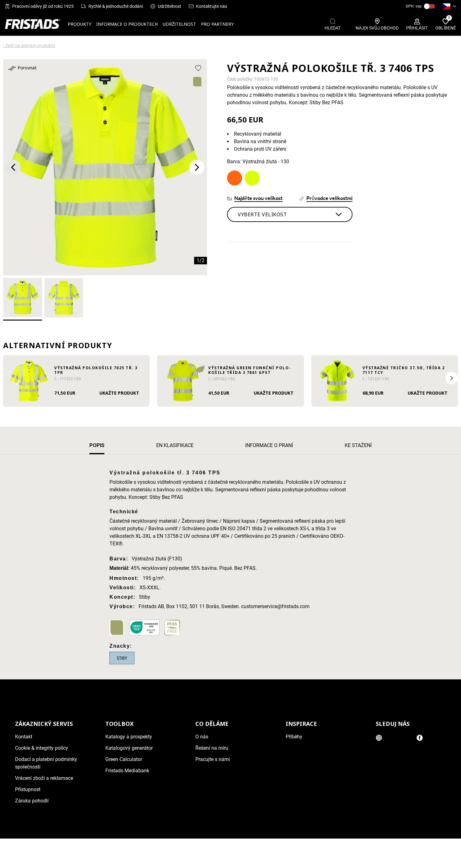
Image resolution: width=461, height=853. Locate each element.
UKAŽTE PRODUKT (119, 393)
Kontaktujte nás (211, 6)
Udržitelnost (169, 6)
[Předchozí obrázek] (13, 167)
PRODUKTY (79, 24)
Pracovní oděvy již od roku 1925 (43, 6)
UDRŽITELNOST (179, 24)
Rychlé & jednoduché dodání (115, 6)
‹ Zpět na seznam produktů (29, 45)
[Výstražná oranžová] (234, 178)
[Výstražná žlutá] (252, 178)
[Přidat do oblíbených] (198, 68)
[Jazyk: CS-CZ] (449, 6)
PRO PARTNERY (217, 24)
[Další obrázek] (196, 167)
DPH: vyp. (414, 6)
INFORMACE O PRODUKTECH (127, 24)
